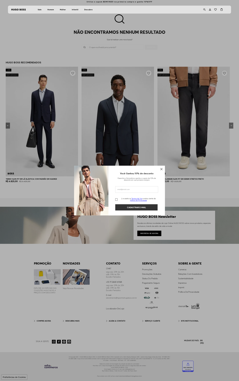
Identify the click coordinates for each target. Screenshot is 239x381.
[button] (204, 9)
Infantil (75, 10)
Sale (39, 10)
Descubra (88, 10)
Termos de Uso (136, 199)
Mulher (63, 10)
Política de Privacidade (138, 200)
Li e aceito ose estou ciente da (138, 199)
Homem (50, 10)
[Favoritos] (216, 9)
